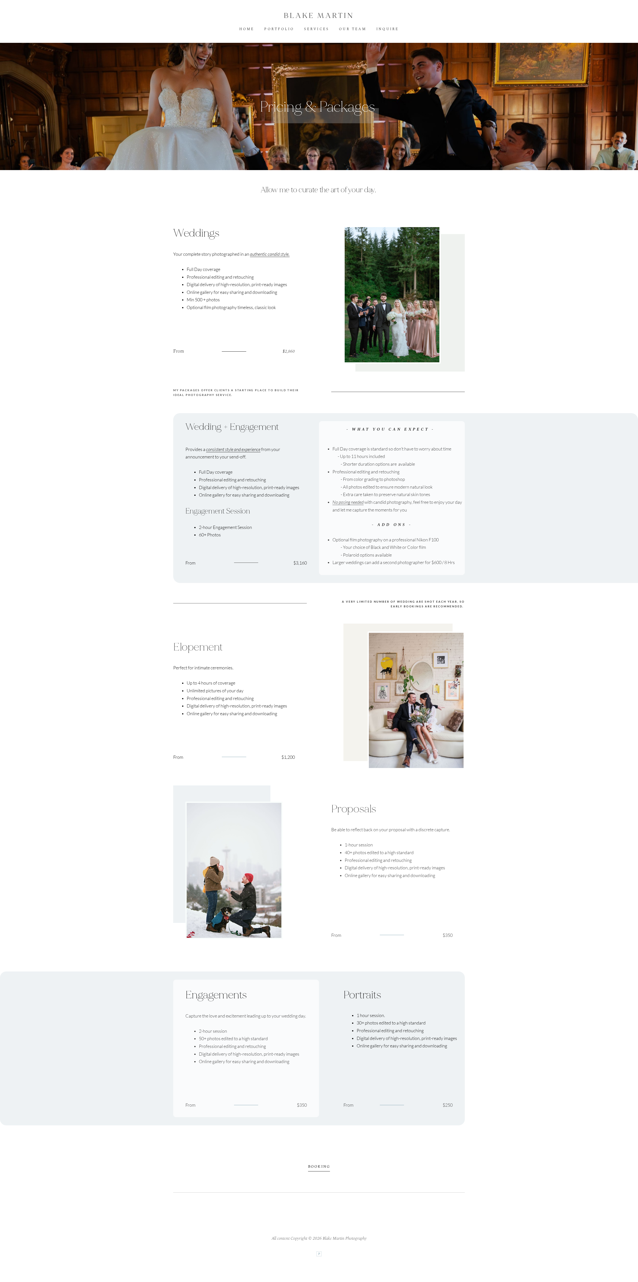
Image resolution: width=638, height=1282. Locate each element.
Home (246, 29)
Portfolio (279, 29)
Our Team (352, 29)
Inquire (387, 29)
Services (316, 29)
